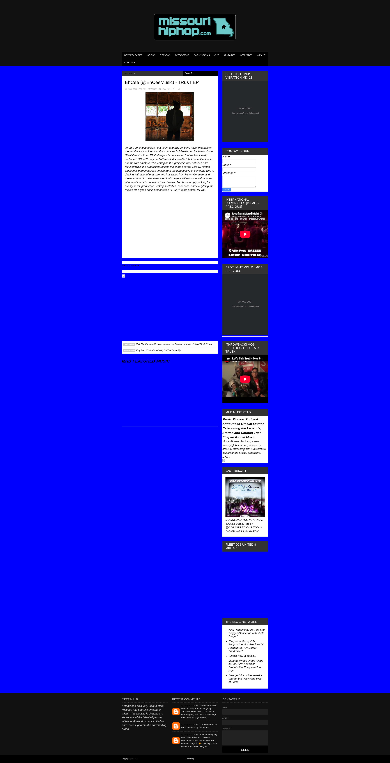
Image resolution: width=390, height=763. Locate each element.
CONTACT (129, 62)
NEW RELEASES (133, 55)
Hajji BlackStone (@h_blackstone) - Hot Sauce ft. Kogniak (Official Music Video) (174, 344)
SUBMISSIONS (202, 55)
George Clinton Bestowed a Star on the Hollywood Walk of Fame (245, 679)
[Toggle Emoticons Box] (123, 276)
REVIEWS (165, 55)
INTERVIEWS (182, 55)
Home (128, 73)
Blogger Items (200, 759)
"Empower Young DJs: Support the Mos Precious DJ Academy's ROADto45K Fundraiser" (246, 646)
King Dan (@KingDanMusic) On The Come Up (158, 350)
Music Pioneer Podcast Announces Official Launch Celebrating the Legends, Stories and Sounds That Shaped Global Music (243, 428)
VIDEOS (151, 55)
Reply (154, 89)
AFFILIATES (246, 55)
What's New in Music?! (242, 655)
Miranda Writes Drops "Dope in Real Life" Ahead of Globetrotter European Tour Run (246, 665)
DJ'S (216, 55)
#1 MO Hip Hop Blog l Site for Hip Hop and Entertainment (161, 759)
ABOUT (261, 55)
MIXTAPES (229, 55)
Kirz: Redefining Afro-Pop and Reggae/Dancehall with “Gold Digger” (247, 633)
